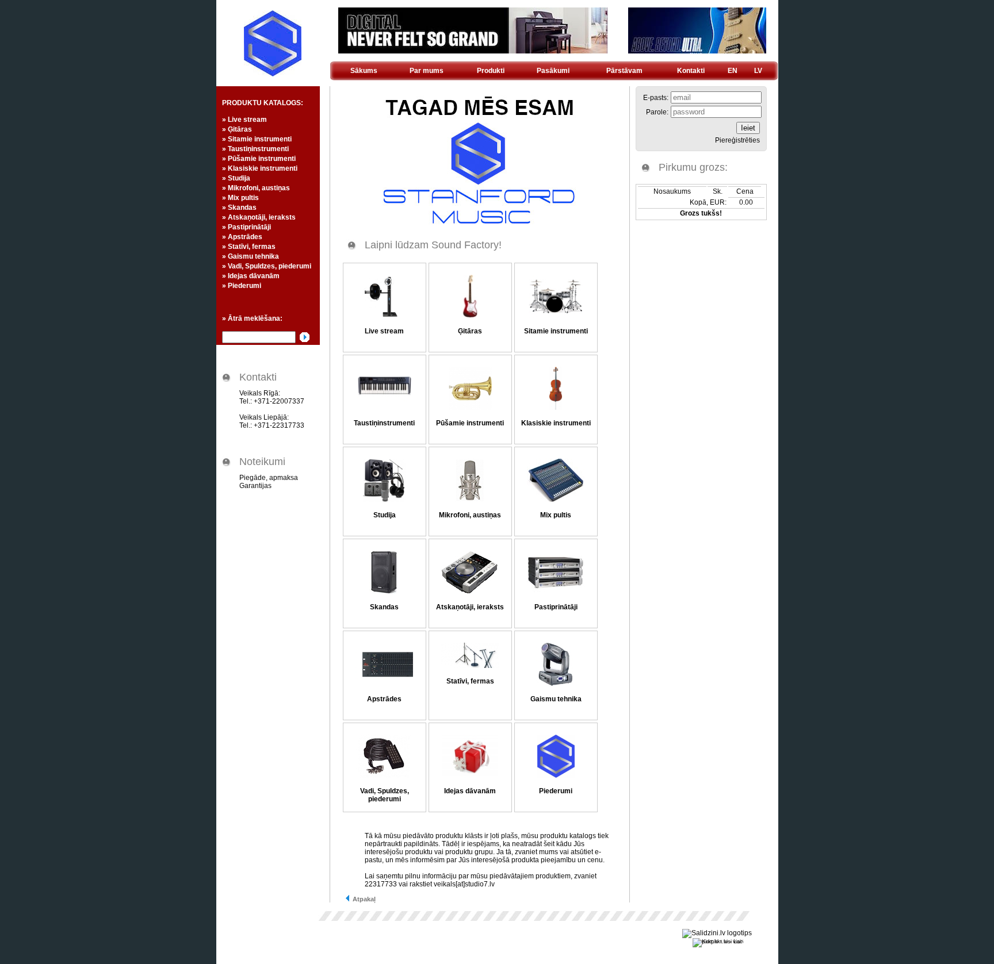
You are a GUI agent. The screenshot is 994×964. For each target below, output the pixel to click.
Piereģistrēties (737, 140)
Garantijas (255, 486)
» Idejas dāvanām (251, 276)
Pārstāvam (624, 71)
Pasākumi (553, 71)
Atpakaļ (362, 899)
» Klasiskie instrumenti (259, 168)
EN (732, 71)
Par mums (427, 71)
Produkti (490, 71)
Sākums (363, 71)
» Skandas (239, 207)
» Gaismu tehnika (250, 256)
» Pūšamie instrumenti (259, 159)
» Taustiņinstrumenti (255, 149)
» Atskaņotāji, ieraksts (259, 217)
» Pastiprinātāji (246, 227)
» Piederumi (241, 286)
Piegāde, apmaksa (268, 478)
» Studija (236, 178)
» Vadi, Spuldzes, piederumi (266, 266)
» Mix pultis (240, 198)
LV (758, 71)
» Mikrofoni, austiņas (256, 188)
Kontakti (691, 71)
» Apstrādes (242, 237)
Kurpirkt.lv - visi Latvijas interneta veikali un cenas (718, 941)
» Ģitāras (237, 129)
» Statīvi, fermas (249, 247)
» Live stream (244, 120)
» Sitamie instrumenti (257, 139)
